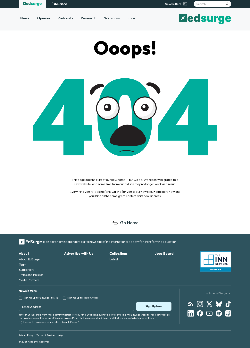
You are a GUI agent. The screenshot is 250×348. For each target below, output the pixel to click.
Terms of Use (51, 318)
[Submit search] (227, 4)
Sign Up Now (153, 306)
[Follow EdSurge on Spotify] (219, 313)
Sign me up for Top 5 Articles (82, 297)
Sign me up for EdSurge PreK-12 (40, 297)
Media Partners (29, 280)
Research (88, 18)
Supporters (26, 270)
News (24, 18)
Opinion (43, 18)
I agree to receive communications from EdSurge (51, 322)
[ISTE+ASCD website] (59, 4)
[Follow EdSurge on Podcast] (228, 313)
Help (60, 335)
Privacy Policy (71, 318)
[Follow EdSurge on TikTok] (228, 304)
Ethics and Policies (31, 275)
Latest (113, 259)
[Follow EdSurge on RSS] (191, 304)
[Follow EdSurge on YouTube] (209, 313)
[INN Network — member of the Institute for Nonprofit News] (215, 261)
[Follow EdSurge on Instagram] (200, 304)
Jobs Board (164, 253)
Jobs (131, 18)
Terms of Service (45, 335)
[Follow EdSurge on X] (209, 304)
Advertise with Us (78, 253)
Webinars (112, 18)
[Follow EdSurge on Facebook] (200, 313)
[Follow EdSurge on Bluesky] (219, 304)
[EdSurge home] (32, 4)
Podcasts (65, 18)
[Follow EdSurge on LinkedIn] (191, 313)
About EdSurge (29, 259)
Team (22, 264)
